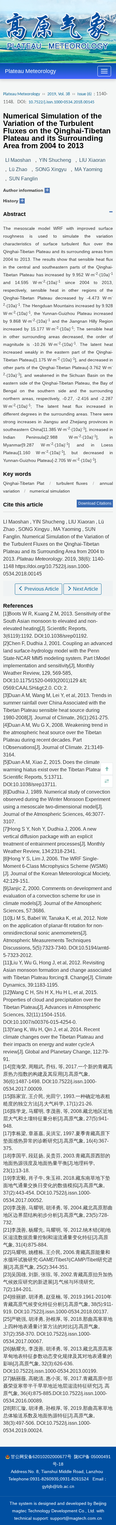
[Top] (107, 769)
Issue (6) (84, 94)
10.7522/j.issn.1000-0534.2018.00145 (61, 102)
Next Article (85, 589)
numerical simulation (50, 491)
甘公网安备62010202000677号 (41, 1456)
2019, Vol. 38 (58, 94)
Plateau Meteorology (30, 71)
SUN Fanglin (23, 178)
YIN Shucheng (55, 160)
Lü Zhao (18, 169)
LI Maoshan (18, 160)
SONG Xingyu (51, 169)
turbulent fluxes (72, 483)
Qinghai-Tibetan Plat (23, 483)
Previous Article (41, 589)
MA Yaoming (88, 169)
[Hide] (107, 781)
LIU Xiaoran (92, 160)
